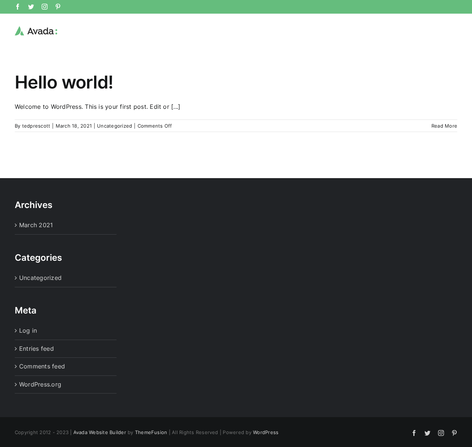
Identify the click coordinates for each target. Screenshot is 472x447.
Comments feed (42, 366)
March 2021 (36, 225)
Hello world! (64, 82)
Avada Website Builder (99, 432)
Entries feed (36, 348)
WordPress (265, 432)
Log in (28, 330)
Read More (444, 126)
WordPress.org (40, 384)
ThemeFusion (151, 432)
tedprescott (36, 126)
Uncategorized (114, 126)
